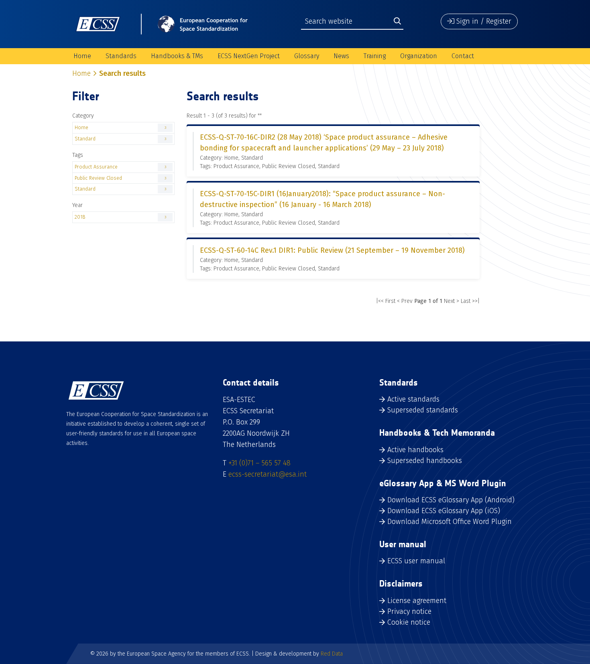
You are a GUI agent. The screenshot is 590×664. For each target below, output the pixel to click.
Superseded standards (422, 410)
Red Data (332, 653)
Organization (418, 56)
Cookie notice (408, 622)
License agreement (416, 600)
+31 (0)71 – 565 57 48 (259, 463)
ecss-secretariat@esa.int (267, 474)
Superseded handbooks (424, 460)
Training (375, 56)
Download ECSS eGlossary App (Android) (451, 499)
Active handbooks (415, 449)
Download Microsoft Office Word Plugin (449, 521)
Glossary (306, 56)
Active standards (413, 399)
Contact (463, 56)
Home (82, 56)
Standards (121, 56)
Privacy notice (409, 611)
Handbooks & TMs (177, 56)
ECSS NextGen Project (249, 56)
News (341, 56)
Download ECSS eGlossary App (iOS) (443, 510)
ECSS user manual (416, 560)
